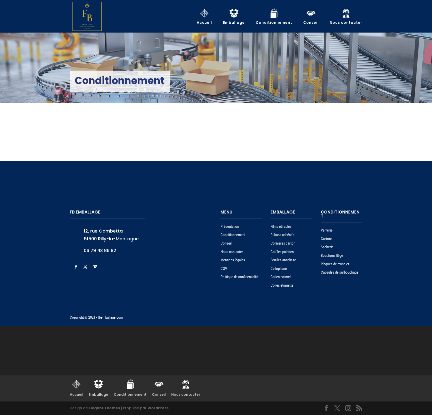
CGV (223, 268)
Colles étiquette (281, 285)
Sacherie (327, 247)
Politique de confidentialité (239, 277)
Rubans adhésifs (282, 235)
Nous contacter (231, 252)
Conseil (226, 243)
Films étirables (281, 226)
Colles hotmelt (281, 277)
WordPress (158, 407)
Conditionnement (232, 235)
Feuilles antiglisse (283, 260)
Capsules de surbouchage (339, 272)
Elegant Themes (104, 407)
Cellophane (278, 268)
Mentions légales (232, 260)
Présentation (229, 226)
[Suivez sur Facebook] (76, 267)
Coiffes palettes (282, 252)
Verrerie (326, 230)
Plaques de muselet (335, 264)
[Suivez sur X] (85, 267)
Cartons (326, 239)
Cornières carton (282, 243)
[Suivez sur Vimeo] (94, 267)
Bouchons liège (332, 255)
